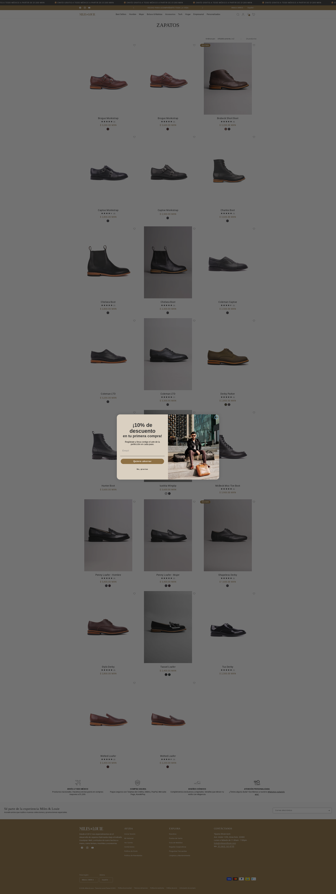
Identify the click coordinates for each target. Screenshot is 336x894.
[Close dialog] (216, 417)
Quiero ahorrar (142, 461)
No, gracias (142, 469)
